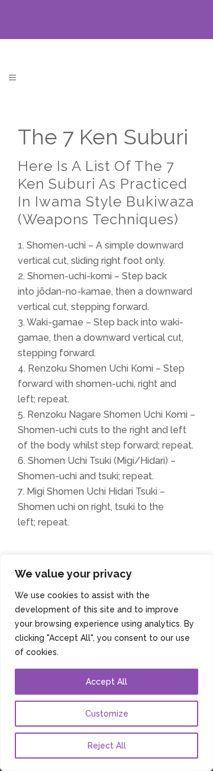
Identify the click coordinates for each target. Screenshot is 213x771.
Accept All (106, 681)
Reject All (107, 745)
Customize (106, 713)
